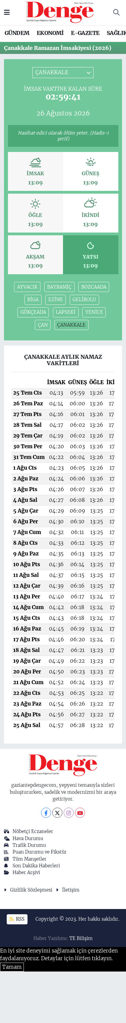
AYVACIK (27, 287)
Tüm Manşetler (29, 859)
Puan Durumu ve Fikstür (40, 852)
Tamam (12, 967)
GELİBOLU (84, 299)
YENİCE (94, 312)
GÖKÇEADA (33, 312)
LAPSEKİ (66, 312)
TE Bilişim (81, 938)
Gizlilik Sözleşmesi (31, 890)
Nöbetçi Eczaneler (33, 831)
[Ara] (116, 13)
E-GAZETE (85, 32)
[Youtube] (80, 813)
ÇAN (43, 325)
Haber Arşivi (26, 872)
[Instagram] (69, 813)
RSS (19, 919)
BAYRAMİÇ (59, 287)
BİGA (33, 299)
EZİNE (55, 299)
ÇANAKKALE (71, 325)
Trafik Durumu (29, 845)
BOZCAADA (93, 287)
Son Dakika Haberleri (36, 866)
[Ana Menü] (7, 12)
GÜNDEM (17, 32)
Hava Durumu (28, 838)
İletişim (71, 890)
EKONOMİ (50, 32)
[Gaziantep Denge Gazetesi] (60, 12)
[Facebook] (46, 813)
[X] (57, 813)
